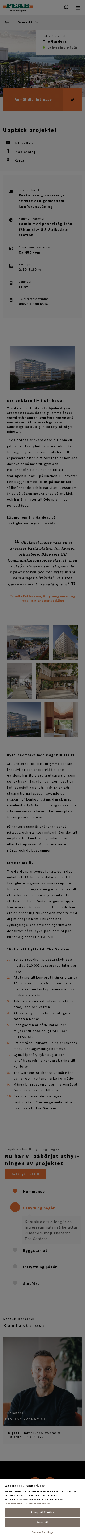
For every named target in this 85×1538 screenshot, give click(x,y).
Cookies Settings (43, 1532)
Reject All (42, 1522)
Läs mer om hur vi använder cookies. (29, 1503)
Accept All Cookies (42, 1512)
